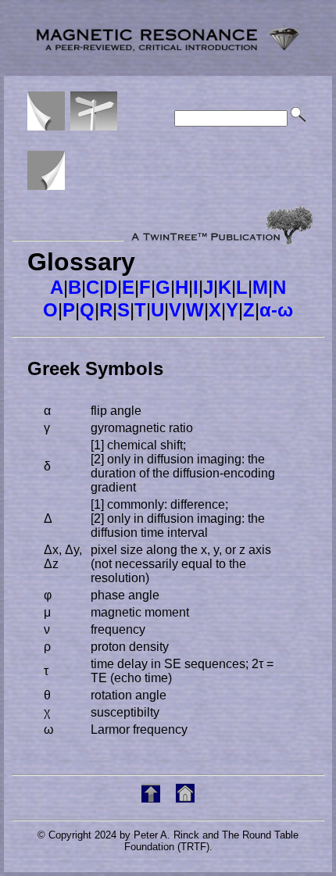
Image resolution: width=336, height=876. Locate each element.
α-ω (276, 309)
